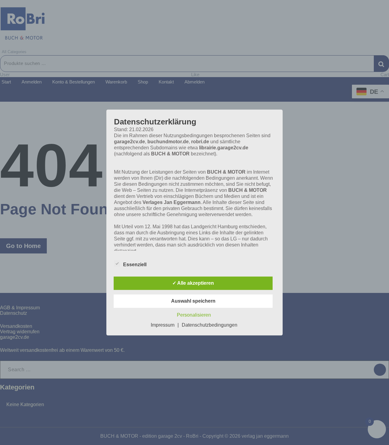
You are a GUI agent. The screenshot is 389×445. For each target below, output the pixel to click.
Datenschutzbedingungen (209, 325)
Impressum (162, 325)
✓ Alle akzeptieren (193, 283)
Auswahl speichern (193, 301)
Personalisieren (194, 315)
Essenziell (134, 264)
